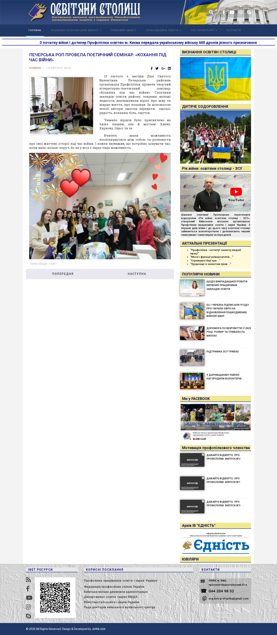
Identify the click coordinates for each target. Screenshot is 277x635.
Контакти (234, 30)
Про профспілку (202, 30)
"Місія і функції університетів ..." (211, 256)
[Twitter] (157, 69)
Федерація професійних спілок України (114, 587)
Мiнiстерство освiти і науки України (111, 602)
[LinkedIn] (169, 69)
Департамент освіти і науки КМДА (110, 597)
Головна (35, 30)
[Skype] (249, 12)
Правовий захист (124, 30)
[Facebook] (152, 69)
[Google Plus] (163, 69)
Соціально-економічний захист (75, 30)
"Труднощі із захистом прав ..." (210, 264)
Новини (35, 68)
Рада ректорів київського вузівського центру (119, 607)
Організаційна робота (162, 30)
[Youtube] (232, 12)
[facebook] (223, 12)
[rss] (28, 579)
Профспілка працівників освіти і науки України (120, 580)
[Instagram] (241, 12)
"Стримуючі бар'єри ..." (205, 260)
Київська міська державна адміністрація (115, 592)
